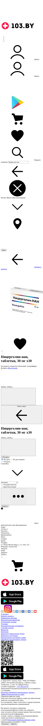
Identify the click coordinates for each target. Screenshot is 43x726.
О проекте (5, 614)
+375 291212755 (22, 686)
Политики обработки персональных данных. (18, 692)
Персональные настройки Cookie (13, 638)
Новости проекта (7, 616)
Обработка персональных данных (13, 639)
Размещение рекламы (9, 618)
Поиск (7, 37)
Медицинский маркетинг (10, 620)
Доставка (4, 624)
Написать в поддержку (9, 636)
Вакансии (4, 630)
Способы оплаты (7, 628)
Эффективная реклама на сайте (12, 694)
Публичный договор (8, 622)
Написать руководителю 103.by (13, 634)
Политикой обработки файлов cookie (21, 720)
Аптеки (8, 39)
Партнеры (4, 632)
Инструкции (10, 41)
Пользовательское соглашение (12, 626)
